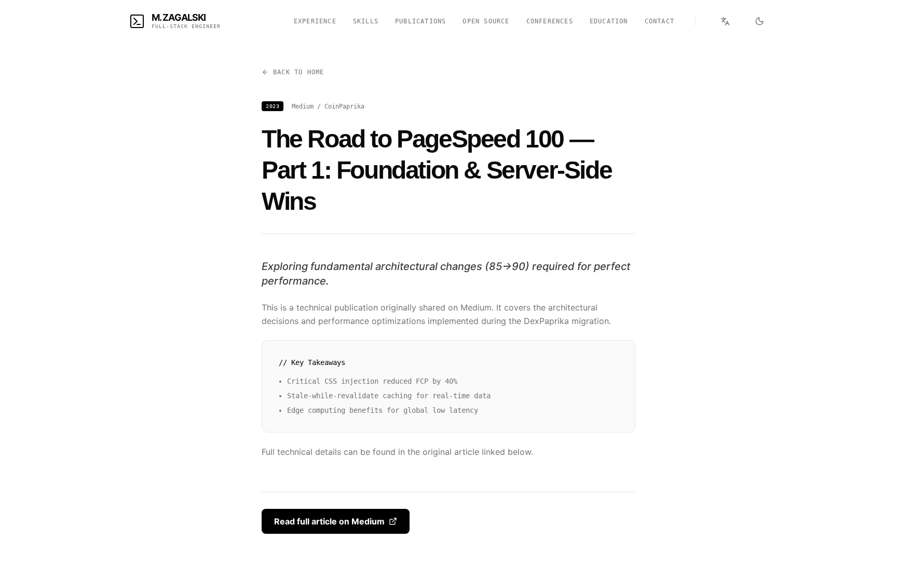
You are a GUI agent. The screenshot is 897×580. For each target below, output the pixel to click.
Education (609, 21)
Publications (420, 21)
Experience (315, 21)
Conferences (549, 21)
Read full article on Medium (329, 521)
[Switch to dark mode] (759, 21)
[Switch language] (725, 21)
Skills (365, 21)
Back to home (298, 72)
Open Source (486, 21)
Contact (659, 21)
